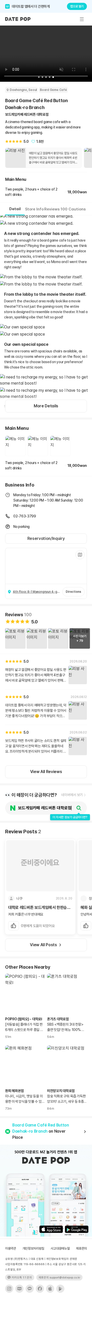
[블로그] (19, 1289)
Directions (73, 592)
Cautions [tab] (77, 209)
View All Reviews (46, 771)
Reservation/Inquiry (46, 538)
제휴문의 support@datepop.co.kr (59, 1277)
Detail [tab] (15, 209)
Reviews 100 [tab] (55, 209)
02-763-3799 (24, 516)
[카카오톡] (30, 1289)
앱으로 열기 (77, 6)
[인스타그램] (9, 1289)
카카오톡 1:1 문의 (22, 1277)
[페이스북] (40, 1289)
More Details (46, 406)
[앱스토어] (50, 1289)
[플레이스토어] (60, 1289)
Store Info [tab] (34, 209)
